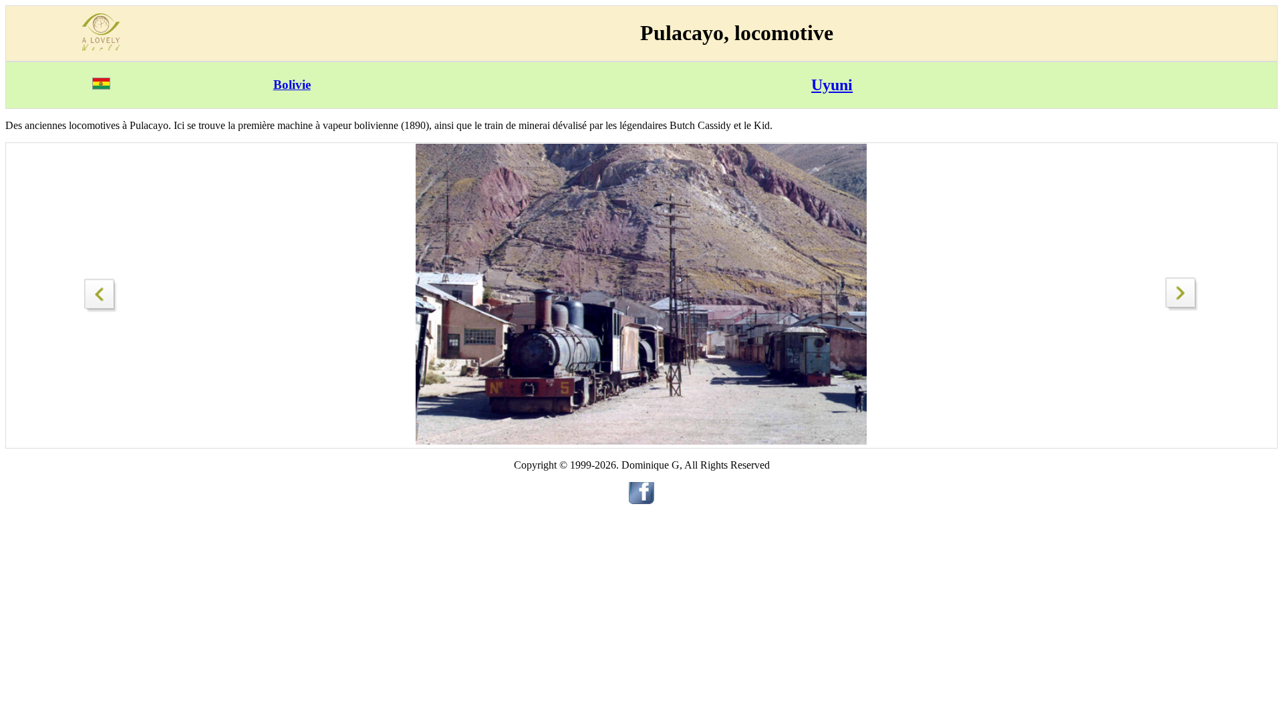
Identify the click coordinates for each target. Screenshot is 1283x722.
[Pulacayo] (101, 291)
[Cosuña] (1182, 307)
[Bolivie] (101, 86)
